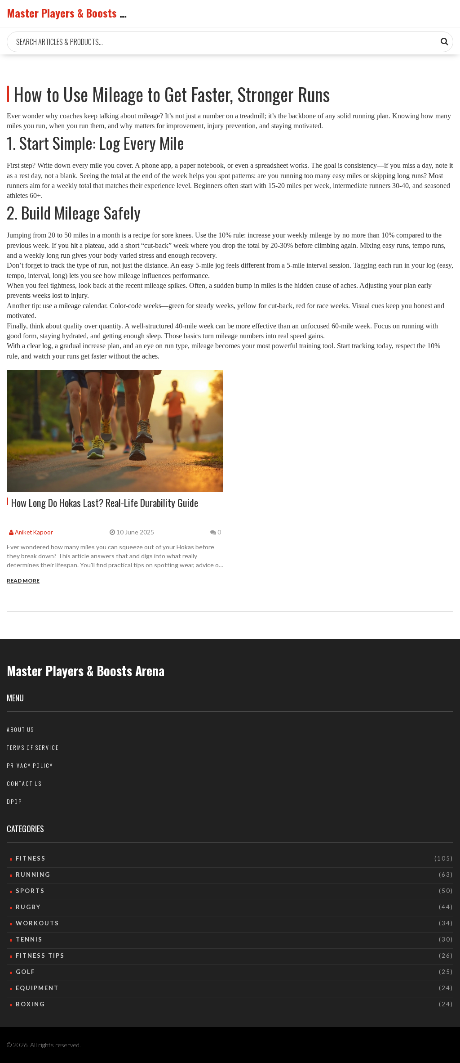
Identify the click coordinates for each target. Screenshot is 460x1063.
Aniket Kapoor (33, 532)
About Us (20, 729)
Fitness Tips (40, 955)
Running (33, 874)
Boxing (30, 1004)
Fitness (31, 858)
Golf (25, 971)
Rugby (28, 907)
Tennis (29, 939)
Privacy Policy (30, 765)
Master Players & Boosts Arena (76, 12)
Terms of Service (33, 747)
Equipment (37, 987)
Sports (30, 890)
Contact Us (24, 783)
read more (23, 580)
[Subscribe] (444, 41)
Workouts (37, 923)
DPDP (14, 801)
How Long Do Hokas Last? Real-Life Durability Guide (104, 502)
